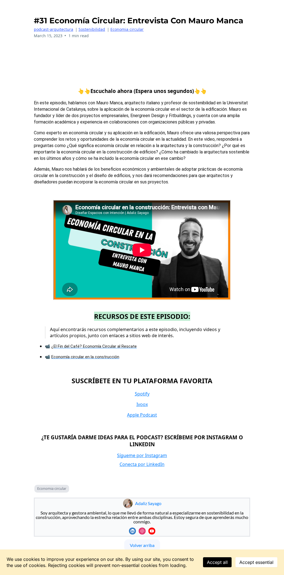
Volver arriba (142, 545)
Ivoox (142, 404)
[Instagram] (142, 531)
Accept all (217, 562)
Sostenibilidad (91, 29)
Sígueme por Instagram (142, 455)
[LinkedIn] (132, 531)
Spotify (142, 394)
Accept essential (256, 562)
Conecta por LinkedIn (142, 464)
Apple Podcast (142, 415)
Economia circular (127, 29)
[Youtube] (151, 531)
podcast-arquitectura (53, 29)
